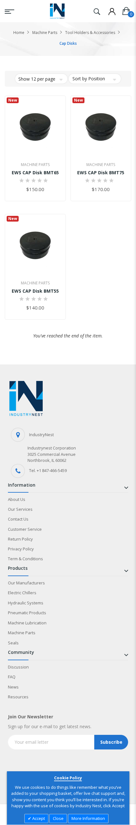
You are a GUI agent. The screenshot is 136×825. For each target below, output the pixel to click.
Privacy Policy (21, 549)
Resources (18, 697)
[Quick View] (49, 150)
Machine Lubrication (27, 623)
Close (58, 818)
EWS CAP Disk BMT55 (35, 291)
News (13, 687)
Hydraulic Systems (25, 603)
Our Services (20, 509)
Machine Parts (44, 32)
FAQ (11, 677)
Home (18, 32)
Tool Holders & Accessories (90, 32)
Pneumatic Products (27, 612)
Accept (38, 818)
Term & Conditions (25, 559)
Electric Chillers (22, 592)
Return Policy (20, 539)
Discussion (18, 667)
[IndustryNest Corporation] (57, 11)
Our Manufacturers (26, 583)
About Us (16, 499)
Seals (13, 643)
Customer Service (25, 529)
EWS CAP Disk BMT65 (35, 173)
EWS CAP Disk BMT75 (100, 173)
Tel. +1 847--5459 (48, 470)
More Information (88, 818)
